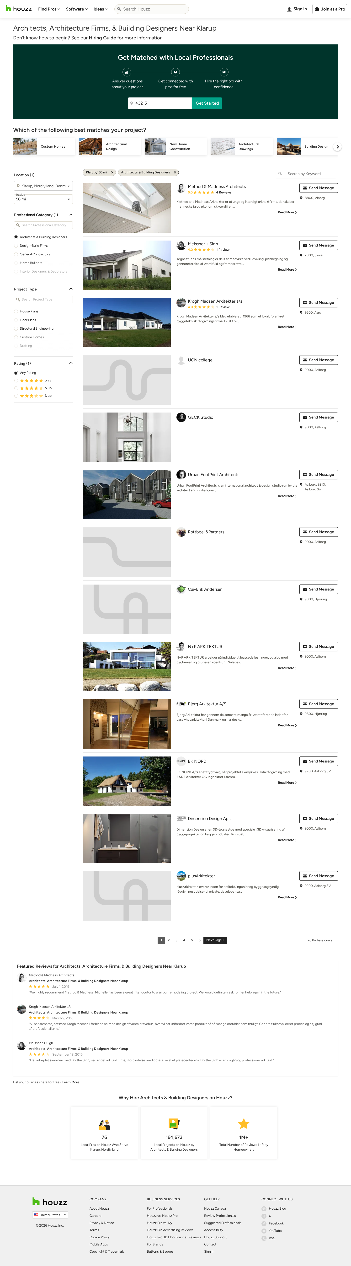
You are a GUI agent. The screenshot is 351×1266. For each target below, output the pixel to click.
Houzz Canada (215, 1209)
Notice (109, 1223)
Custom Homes (32, 337)
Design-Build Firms (34, 246)
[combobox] (151, 9)
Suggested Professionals (222, 1223)
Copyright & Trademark (107, 1252)
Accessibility (213, 1230)
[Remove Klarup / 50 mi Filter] (112, 172)
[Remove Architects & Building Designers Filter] (175, 172)
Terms (94, 1230)
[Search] (119, 9)
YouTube (275, 1231)
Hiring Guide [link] (102, 38)
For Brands (155, 1244)
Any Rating (28, 373)
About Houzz (99, 1209)
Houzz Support (215, 1237)
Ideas (99, 9)
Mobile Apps (99, 1244)
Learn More (70, 1082)
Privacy (95, 1223)
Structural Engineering (36, 329)
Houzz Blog (277, 1209)
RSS (272, 1238)
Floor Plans (28, 320)
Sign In (209, 1252)
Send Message (321, 188)
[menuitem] (49, 9)
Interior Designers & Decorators (43, 271)
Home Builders (31, 263)
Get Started (207, 103)
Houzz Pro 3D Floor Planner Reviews (174, 1237)
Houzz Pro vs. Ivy (159, 1223)
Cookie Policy (100, 1237)
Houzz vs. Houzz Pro (162, 1216)
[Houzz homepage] (18, 8)
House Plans (29, 311)
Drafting (26, 346)
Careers (95, 1216)
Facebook (276, 1223)
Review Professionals (220, 1216)
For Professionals (160, 1209)
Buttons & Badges (160, 1252)
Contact (210, 1244)
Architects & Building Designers (43, 237)
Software (75, 9)
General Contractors (35, 254)
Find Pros (47, 9)
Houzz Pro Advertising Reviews (170, 1230)
